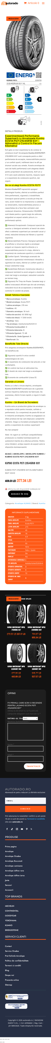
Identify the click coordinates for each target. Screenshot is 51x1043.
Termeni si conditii (13, 965)
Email (11, 754)
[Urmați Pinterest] (27, 829)
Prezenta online (12, 980)
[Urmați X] (31, 829)
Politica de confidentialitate (16, 960)
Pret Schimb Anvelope (15, 955)
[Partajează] (6, 1039)
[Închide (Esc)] (8, 1039)
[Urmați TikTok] (12, 829)
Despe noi (9, 975)
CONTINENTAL (12, 910)
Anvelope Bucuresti (13, 861)
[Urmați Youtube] (22, 829)
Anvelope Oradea (13, 856)
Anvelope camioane (14, 865)
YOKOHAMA (10, 920)
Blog (7, 970)
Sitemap (8, 984)
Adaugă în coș (19, 494)
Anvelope (18, 454)
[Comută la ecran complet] (3, 1039)
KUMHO (8, 925)
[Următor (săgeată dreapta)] (3, 1042)
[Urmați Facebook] (7, 829)
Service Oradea (12, 951)
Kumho (42, 503)
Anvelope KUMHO (35, 454)
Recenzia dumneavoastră (19, 721)
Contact (8, 946)
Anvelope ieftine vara (14, 870)
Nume (11, 744)
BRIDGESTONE (11, 930)
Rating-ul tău (15, 718)
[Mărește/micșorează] (1, 1039)
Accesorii (9, 890)
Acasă (8, 454)
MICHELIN (9, 906)
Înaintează (33, 766)
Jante (7, 880)
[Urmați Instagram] (17, 829)
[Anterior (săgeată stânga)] (1, 1042)
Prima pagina (10, 846)
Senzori (8, 885)
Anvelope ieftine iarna (15, 875)
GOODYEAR (10, 915)
